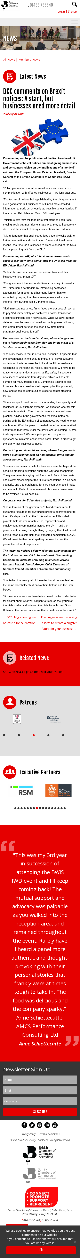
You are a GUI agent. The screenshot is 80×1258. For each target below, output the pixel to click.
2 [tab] (19, 735)
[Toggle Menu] (74, 22)
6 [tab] (31, 808)
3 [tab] (34, 735)
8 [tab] (37, 808)
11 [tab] (46, 808)
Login (61, 11)
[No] (75, 1242)
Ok (41, 1250)
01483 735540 (41, 5)
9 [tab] (40, 808)
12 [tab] (49, 808)
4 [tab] (48, 735)
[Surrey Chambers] (10, 12)
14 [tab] (55, 808)
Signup (72, 11)
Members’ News (29, 60)
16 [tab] (62, 808)
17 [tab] (65, 808)
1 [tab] (4, 735)
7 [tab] (34, 808)
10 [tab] (43, 808)
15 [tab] (58, 808)
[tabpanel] (20, 719)
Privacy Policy (28, 1134)
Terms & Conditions (48, 1134)
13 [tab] (52, 808)
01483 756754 (50, 1220)
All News (9, 60)
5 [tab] (63, 735)
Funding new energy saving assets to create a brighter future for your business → (59, 623)
